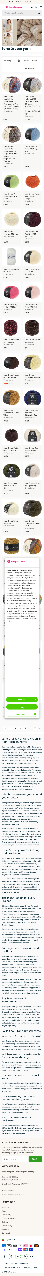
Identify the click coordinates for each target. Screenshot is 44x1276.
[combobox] (22, 13)
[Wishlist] (32, 7)
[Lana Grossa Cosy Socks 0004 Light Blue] (32, 134)
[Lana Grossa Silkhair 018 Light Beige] (32, 470)
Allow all (21, 700)
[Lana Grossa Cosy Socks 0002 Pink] (11, 292)
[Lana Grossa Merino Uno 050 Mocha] (11, 435)
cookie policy (30, 606)
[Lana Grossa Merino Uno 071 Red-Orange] (32, 181)
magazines (25, 959)
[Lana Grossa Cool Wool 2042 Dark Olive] (11, 470)
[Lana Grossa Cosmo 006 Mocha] (32, 327)
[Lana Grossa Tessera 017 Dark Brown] (11, 362)
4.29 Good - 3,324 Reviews (26, 2)
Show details (21, 715)
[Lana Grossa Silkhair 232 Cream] (32, 256)
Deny (22, 708)
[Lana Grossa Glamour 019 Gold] (11, 546)
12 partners (27, 598)
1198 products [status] (29, 68)
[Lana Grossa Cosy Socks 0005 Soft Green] (11, 181)
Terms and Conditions (19, 1263)
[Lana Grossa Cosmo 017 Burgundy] (11, 327)
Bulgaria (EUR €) (11, 1240)
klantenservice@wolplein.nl (14, 1195)
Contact (5, 1263)
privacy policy (17, 606)
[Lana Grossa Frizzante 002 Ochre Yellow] (11, 398)
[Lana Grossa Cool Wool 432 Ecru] (32, 435)
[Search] (39, 13)
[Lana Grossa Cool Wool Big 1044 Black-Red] (32, 219)
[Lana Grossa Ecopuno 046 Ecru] (11, 219)
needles (5, 909)
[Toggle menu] (3, 7)
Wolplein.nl (12, 1272)
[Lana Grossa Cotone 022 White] (11, 256)
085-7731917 (9, 1191)
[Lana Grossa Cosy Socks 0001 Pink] (32, 292)
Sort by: (30, 61)
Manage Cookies (30, 1267)
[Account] (36, 7)
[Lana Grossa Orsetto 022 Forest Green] (32, 508)
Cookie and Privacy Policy (12, 1267)
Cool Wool (30, 773)
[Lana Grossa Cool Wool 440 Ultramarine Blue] (32, 398)
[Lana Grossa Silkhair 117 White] (11, 508)
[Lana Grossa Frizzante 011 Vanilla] (32, 362)
